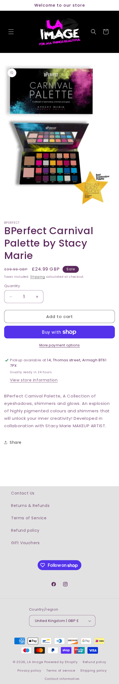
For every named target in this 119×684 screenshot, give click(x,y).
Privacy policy (29, 670)
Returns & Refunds (30, 505)
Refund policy (25, 530)
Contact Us (23, 493)
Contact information (62, 679)
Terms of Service (29, 518)
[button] (11, 32)
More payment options (59, 345)
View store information (34, 380)
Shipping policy (93, 670)
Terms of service (60, 670)
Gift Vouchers (25, 543)
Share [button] (16, 442)
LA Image (35, 662)
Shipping (37, 277)
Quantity (12, 285)
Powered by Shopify (61, 662)
